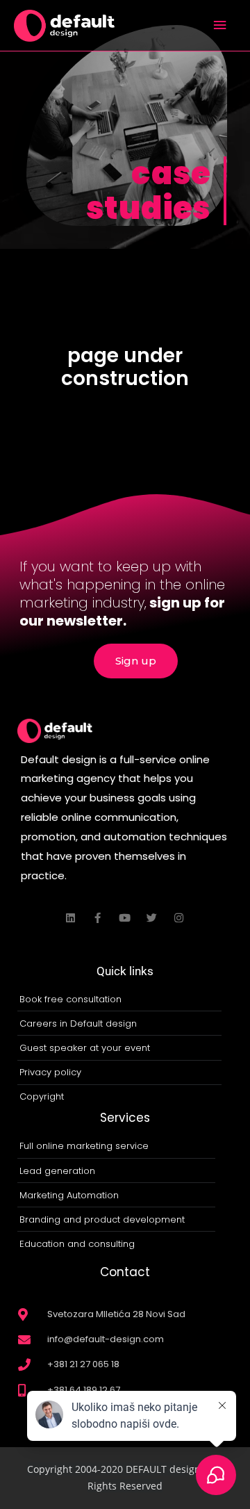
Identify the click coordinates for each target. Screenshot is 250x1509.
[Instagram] (179, 918)
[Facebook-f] (97, 918)
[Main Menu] (220, 25)
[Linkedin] (70, 918)
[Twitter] (152, 918)
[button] (136, 661)
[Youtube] (124, 918)
